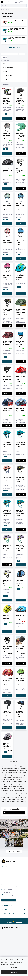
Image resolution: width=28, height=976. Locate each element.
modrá (19, 286)
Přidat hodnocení (7, 812)
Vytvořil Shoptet (8, 922)
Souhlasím (14, 972)
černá (5, 184)
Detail (7, 118)
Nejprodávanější (6, 53)
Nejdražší (21, 53)
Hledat (24, 5)
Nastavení (14, 967)
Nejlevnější (15, 53)
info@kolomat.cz (8, 889)
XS (5, 456)
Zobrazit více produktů (14, 47)
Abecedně (4, 57)
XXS (7, 490)
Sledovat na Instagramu (15, 851)
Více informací (11, 964)
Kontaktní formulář (8, 899)
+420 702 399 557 (8, 892)
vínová (5, 356)
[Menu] (26, 2)
